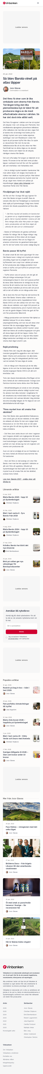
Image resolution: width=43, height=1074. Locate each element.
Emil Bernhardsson (30, 1014)
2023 (4, 1018)
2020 (5, 1027)
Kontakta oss (7, 1056)
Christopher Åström (30, 1037)
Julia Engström (29, 1021)
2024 (4, 1014)
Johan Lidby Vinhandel (22, 183)
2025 (4, 1011)
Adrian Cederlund (30, 1034)
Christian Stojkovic (30, 1011)
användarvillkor (13, 638)
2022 (4, 1021)
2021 (4, 1024)
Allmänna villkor (8, 1059)
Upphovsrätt (7, 1066)
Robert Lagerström (30, 1018)
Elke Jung (27, 1031)
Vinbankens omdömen (10, 1053)
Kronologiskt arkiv (9, 1031)
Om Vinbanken (8, 1050)
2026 (4, 1008)
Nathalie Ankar (29, 1027)
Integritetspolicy (8, 1062)
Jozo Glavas (28, 1008)
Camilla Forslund (29, 1024)
